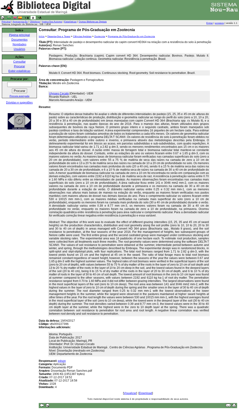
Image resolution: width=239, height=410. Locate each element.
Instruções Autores (52, 21)
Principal (6, 21)
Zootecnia (99, 36)
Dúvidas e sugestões (19, 102)
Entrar (209, 23)
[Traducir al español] (20, 18)
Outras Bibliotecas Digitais (93, 21)
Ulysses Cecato (59, 93)
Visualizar (130, 393)
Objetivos (35, 21)
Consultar (19, 61)
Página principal (19, 35)
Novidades (19, 44)
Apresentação (20, 21)
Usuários (19, 49)
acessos (219, 23)
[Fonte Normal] (33, 18)
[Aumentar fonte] (26, 18)
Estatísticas (70, 21)
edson (62, 361)
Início (42, 36)
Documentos (19, 39)
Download (145, 393)
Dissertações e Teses (58, 36)
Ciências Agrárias (82, 36)
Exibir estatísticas (19, 71)
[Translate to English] (15, 18)
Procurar (19, 66)
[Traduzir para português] (9, 18)
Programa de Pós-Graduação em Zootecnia (131, 36)
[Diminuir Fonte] (39, 18)
